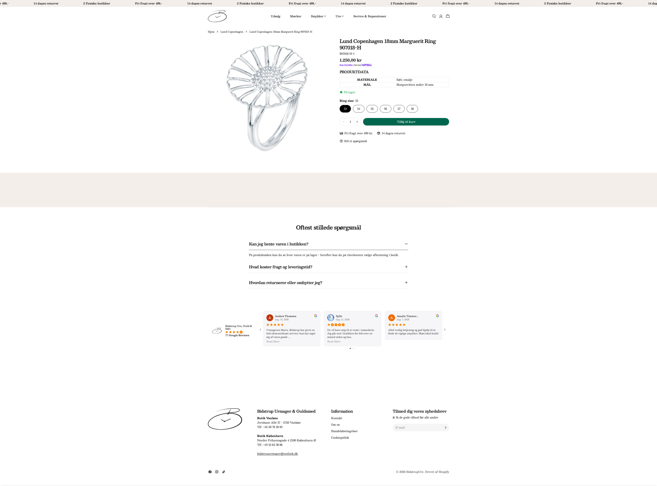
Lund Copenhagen (232, 32)
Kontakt (336, 418)
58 (412, 108)
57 (399, 108)
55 (372, 108)
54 (358, 108)
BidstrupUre (414, 471)
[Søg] (434, 16)
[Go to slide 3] (355, 348)
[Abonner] (445, 427)
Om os (335, 424)
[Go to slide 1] (350, 348)
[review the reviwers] (315, 316)
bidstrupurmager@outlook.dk (277, 453)
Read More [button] (273, 341)
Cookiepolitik (340, 437)
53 (345, 108)
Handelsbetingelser (344, 431)
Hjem (211, 32)
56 (385, 108)
